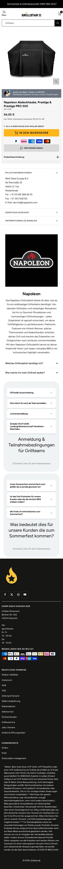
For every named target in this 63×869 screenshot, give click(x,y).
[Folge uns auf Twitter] (11, 594)
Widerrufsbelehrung (11, 701)
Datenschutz (8, 711)
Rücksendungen (9, 717)
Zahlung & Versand (10, 696)
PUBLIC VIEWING (10, 675)
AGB (4, 685)
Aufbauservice (8, 722)
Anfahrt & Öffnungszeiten (13, 733)
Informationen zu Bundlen (21, 221)
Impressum (7, 680)
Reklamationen (8, 706)
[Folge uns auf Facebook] (5, 594)
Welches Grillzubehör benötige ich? (24, 363)
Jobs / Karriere (8, 727)
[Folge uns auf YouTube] (25, 594)
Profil (4, 753)
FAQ (4, 690)
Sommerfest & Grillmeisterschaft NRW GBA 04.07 (32, 4)
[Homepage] (12, 567)
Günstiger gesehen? (17, 212)
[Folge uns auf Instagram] (18, 594)
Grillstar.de (35, 860)
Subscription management (14, 758)
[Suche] (58, 23)
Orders (5, 748)
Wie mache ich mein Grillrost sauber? (25, 372)
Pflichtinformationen (18, 173)
